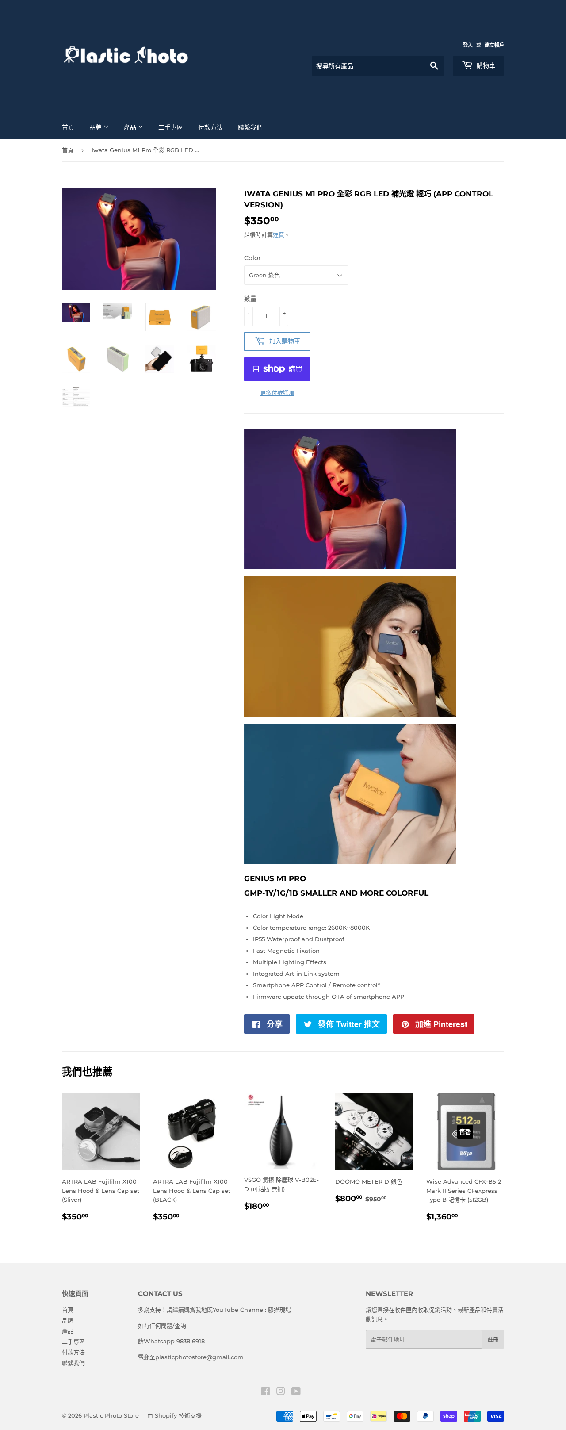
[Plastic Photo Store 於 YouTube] (296, 1392)
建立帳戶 (494, 45)
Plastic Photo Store (111, 1415)
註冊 (493, 1339)
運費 (278, 234)
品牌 (96, 127)
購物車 (485, 65)
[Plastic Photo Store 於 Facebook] (265, 1392)
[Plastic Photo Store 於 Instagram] (280, 1392)
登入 (468, 45)
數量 (250, 299)
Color (252, 258)
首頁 (68, 127)
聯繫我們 (250, 127)
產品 (131, 127)
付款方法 (210, 127)
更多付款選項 (277, 392)
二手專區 (170, 127)
